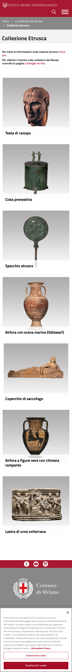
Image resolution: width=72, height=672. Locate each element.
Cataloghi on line (35, 63)
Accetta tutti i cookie (36, 665)
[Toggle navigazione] (65, 12)
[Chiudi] (68, 612)
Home (5, 21)
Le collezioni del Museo (28, 21)
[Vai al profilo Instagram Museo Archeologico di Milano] (45, 564)
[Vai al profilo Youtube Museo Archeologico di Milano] (36, 564)
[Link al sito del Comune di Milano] (36, 588)
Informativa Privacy (41, 648)
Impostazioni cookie (36, 655)
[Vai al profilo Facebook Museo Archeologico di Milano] (26, 564)
